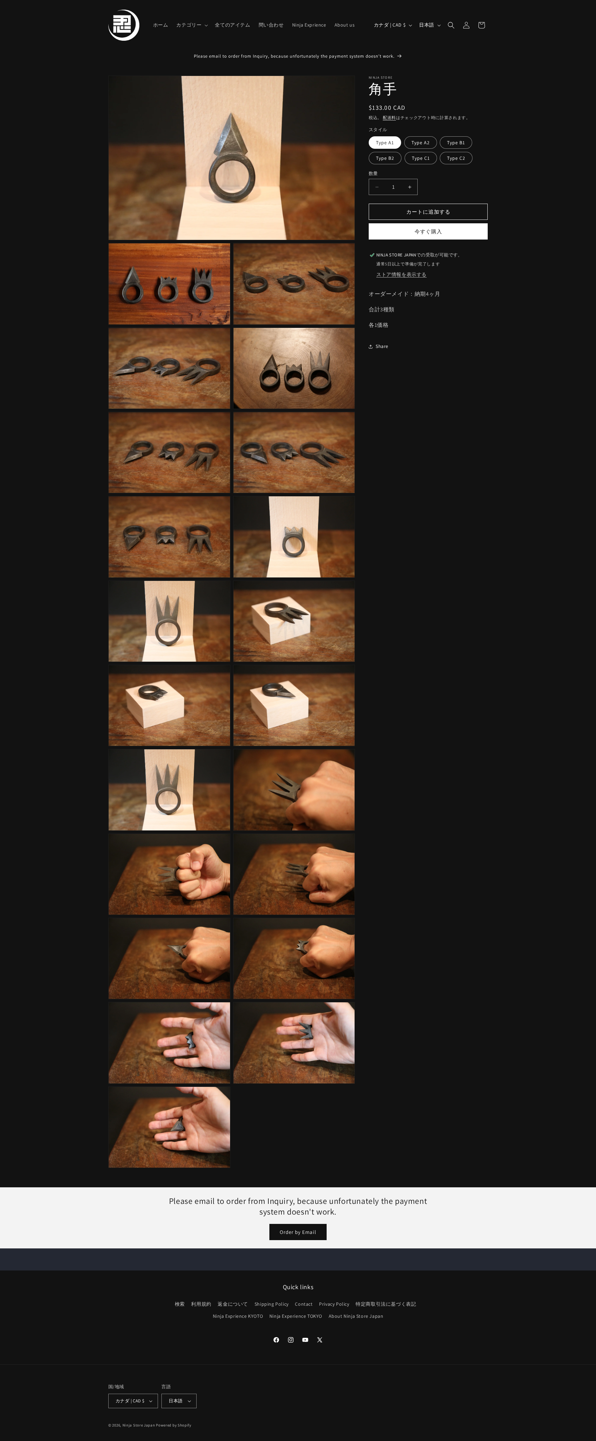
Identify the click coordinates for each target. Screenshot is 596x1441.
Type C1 (421, 158)
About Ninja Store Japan (356, 1316)
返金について (233, 1304)
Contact (303, 1304)
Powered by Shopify (173, 1425)
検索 (180, 1304)
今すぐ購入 (428, 231)
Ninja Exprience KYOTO (238, 1316)
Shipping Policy (272, 1304)
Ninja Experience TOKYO (295, 1316)
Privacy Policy (334, 1304)
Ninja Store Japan (138, 1425)
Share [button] (382, 346)
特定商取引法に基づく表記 (386, 1304)
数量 (373, 173)
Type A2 (420, 142)
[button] (191, 25)
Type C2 (456, 158)
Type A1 (385, 142)
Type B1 (456, 142)
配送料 (389, 117)
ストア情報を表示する (401, 274)
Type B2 (385, 158)
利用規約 (201, 1304)
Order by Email (298, 1232)
